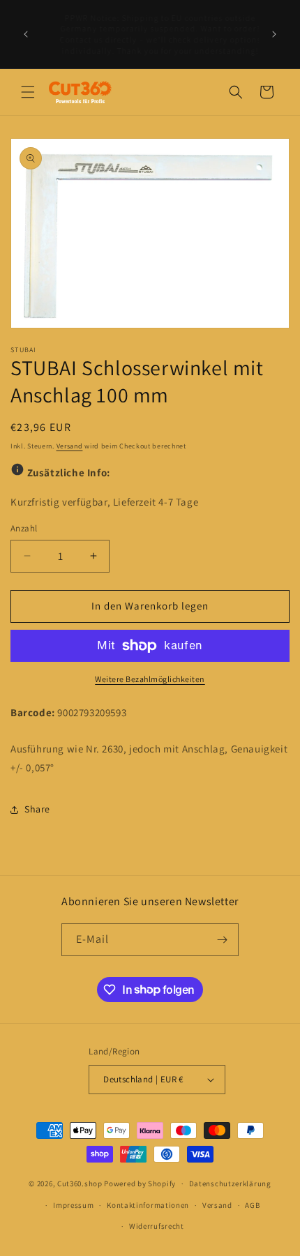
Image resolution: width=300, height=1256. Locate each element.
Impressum (73, 1205)
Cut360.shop (80, 1183)
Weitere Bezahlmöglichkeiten (150, 679)
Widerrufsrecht (156, 1226)
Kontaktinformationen (148, 1205)
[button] (28, 92)
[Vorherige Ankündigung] (25, 34)
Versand (70, 446)
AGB (252, 1205)
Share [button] (37, 809)
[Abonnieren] (222, 939)
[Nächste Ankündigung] (274, 34)
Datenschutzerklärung (230, 1183)
